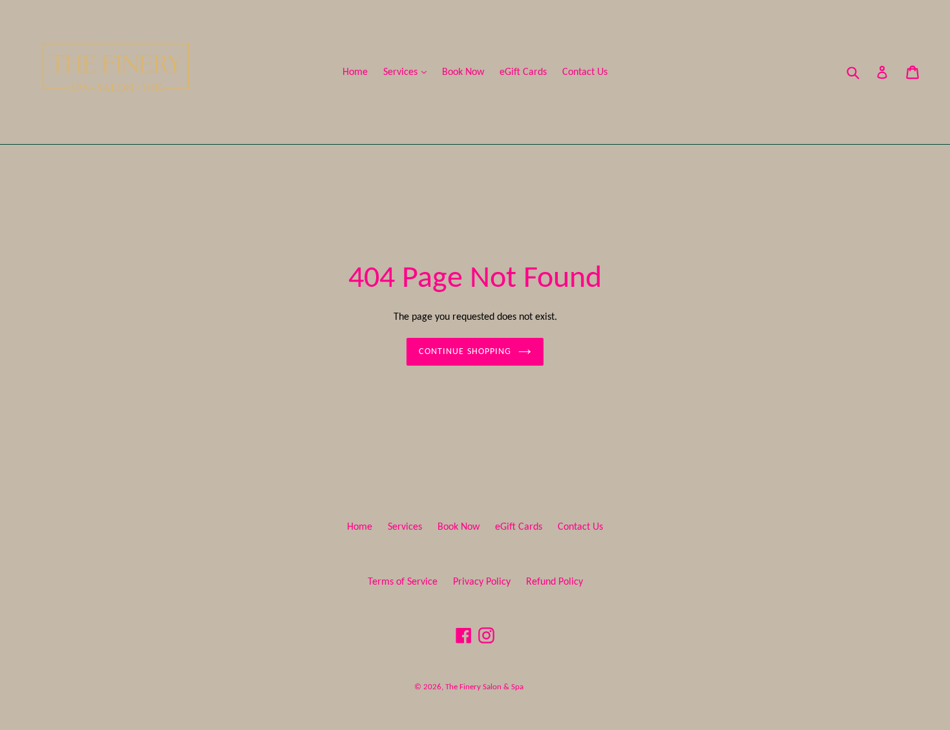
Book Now (463, 72)
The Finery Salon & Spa (484, 687)
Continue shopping (465, 352)
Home (355, 72)
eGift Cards (523, 72)
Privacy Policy (482, 582)
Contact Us (584, 72)
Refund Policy (554, 582)
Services (408, 72)
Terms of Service (403, 582)
